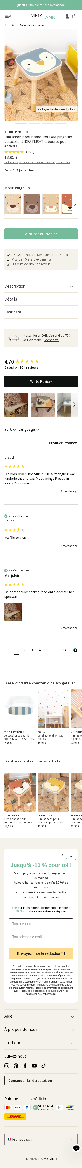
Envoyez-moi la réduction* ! (41, 953)
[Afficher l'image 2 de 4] (34, 123)
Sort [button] (8, 429)
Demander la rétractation (30, 1080)
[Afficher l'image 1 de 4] (21, 123)
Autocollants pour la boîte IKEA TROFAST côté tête (19, 737)
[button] (16, 405)
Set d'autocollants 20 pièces (50, 737)
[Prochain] (75, 205)
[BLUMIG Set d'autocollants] (53, 708)
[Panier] (74, 16)
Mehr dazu (51, 340)
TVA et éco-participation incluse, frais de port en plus (37, 162)
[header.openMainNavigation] (8, 16)
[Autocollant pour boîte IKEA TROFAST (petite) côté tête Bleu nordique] (20, 708)
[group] (41, 361)
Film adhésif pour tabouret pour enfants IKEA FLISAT (18, 821)
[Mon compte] (67, 16)
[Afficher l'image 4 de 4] (61, 123)
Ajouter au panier (41, 233)
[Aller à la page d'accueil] (41, 16)
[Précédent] (7, 205)
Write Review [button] (41, 381)
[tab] (63, 444)
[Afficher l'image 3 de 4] (47, 123)
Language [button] (27, 429)
